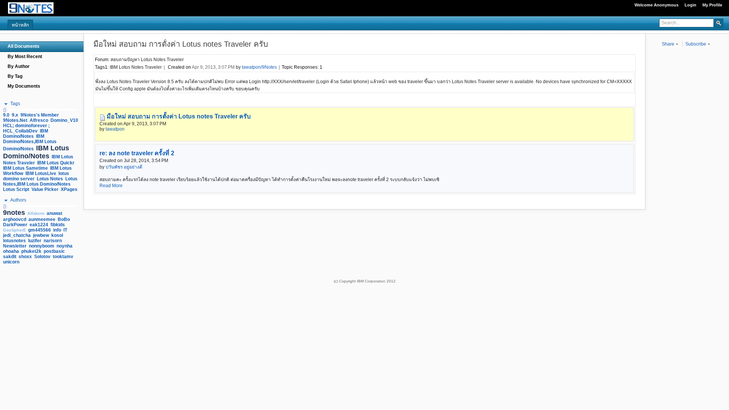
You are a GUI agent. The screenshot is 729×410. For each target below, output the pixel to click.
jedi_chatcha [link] (17, 235)
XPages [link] (69, 189)
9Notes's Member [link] (40, 115)
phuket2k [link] (31, 251)
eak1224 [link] (39, 224)
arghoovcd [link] (14, 219)
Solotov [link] (42, 256)
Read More (111, 185)
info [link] (57, 230)
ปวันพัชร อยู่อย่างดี (124, 167)
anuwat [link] (54, 213)
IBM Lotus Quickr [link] (55, 163)
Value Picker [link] (45, 189)
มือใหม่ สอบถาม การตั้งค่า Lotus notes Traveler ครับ (179, 116)
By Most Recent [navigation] (25, 56)
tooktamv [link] (63, 256)
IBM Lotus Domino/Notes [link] (36, 152)
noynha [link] (65, 246)
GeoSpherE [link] (14, 230)
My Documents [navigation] (24, 86)
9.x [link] (15, 115)
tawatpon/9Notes (259, 67)
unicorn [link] (11, 262)
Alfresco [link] (39, 120)
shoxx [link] (25, 256)
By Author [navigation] (19, 66)
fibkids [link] (57, 224)
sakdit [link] (9, 256)
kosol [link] (57, 235)
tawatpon (115, 129)
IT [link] (65, 230)
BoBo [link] (64, 219)
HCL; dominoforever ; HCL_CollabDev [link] (26, 128)
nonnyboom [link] (41, 246)
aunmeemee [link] (41, 219)
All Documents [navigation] (23, 46)
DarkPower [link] (15, 224)
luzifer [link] (34, 240)
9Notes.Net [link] (15, 120)
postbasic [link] (54, 251)
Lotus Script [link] (16, 189)
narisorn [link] (53, 240)
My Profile (712, 5)
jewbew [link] (41, 235)
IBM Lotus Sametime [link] (25, 168)
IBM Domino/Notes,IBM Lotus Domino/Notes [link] (30, 142)
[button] (719, 22)
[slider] (4, 110)
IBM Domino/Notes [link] (25, 133)
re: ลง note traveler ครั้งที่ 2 (136, 153)
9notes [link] (14, 212)
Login (690, 5)
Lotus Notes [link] (50, 178)
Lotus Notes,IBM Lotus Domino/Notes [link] (40, 181)
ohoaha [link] (11, 251)
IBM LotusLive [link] (40, 173)
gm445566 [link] (39, 230)
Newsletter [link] (15, 246)
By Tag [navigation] (15, 76)
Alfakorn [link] (35, 213)
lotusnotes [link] (14, 240)
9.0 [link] (6, 115)
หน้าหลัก (20, 25)
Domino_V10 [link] (64, 120)
